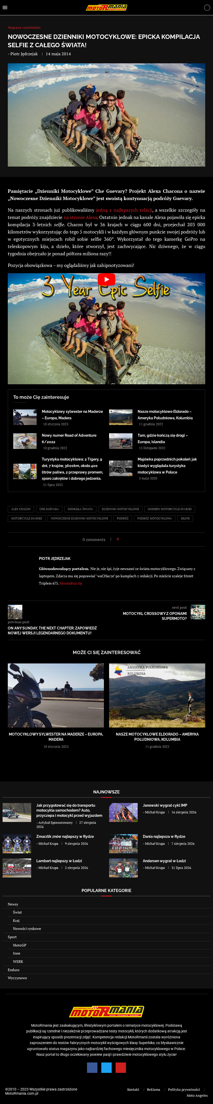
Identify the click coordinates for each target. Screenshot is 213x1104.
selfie (185, 518)
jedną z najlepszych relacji (124, 210)
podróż (123, 518)
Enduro (13, 969)
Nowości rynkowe (27, 928)
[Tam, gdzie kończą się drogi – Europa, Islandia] (120, 441)
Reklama (153, 1089)
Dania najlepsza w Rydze (164, 836)
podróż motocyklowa (154, 518)
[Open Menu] (5, 7)
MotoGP (19, 945)
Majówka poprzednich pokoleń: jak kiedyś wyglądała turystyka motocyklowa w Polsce (167, 465)
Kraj (16, 920)
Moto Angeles (197, 1095)
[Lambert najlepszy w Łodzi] (17, 868)
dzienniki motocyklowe (120, 509)
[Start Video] (106, 328)
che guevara (49, 509)
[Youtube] (121, 1067)
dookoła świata (80, 509)
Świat (17, 912)
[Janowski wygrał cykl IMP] (123, 812)
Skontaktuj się (70, 583)
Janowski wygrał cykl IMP (165, 805)
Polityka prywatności (184, 1089)
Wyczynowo (17, 977)
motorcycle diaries (26, 518)
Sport (12, 936)
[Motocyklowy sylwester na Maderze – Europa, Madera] (25, 417)
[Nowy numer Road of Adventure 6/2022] (25, 441)
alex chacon (21, 509)
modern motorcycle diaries (170, 509)
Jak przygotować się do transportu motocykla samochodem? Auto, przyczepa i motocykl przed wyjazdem (69, 810)
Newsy (13, 904)
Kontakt (133, 1089)
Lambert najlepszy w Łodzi (59, 861)
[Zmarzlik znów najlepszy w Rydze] (17, 843)
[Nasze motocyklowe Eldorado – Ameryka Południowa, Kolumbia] (120, 417)
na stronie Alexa (80, 217)
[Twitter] (106, 1067)
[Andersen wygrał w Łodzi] (123, 868)
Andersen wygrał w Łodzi (164, 861)
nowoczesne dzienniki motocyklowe (79, 518)
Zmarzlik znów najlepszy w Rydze (65, 836)
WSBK (18, 961)
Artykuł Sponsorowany (55, 822)
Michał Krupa (155, 812)
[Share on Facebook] (124, 539)
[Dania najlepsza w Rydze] (123, 843)
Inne (16, 953)
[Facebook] (92, 1067)
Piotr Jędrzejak (24, 54)
